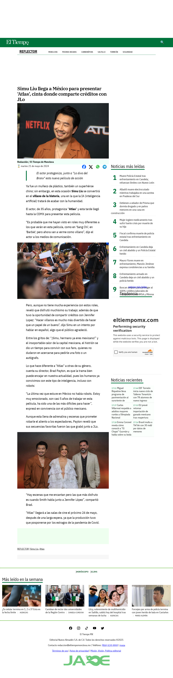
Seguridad (128, 52)
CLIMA (94, 571)
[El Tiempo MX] (17, 44)
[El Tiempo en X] (102, 628)
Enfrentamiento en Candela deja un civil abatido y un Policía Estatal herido (137, 250)
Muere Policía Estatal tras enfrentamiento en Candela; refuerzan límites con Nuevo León (137, 179)
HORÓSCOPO (82, 571)
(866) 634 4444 (110, 645)
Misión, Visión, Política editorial (106, 650)
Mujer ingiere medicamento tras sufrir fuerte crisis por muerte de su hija (136, 223)
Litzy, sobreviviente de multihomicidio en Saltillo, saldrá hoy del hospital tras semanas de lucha (107, 612)
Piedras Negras (69, 52)
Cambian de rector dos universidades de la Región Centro (64, 611)
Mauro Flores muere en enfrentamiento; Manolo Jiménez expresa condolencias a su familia (137, 264)
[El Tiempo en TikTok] (88, 628)
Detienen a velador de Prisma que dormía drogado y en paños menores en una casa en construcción (132, 208)
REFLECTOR (28, 51)
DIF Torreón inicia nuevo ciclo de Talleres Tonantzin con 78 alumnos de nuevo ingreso (143, 394)
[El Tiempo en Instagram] (80, 628)
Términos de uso (60, 650)
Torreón (114, 52)
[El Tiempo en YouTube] (96, 628)
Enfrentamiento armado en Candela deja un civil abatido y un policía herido (137, 277)
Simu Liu (34, 548)
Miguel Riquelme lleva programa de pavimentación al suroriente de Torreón (120, 394)
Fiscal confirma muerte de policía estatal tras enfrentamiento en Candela (137, 237)
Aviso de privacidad (79, 650)
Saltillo (101, 52)
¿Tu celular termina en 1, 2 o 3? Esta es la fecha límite (21, 611)
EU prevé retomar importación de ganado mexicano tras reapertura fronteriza (142, 412)
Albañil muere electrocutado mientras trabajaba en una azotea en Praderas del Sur (137, 193)
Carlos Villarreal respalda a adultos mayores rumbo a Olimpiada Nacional (121, 411)
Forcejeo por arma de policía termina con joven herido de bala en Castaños (150, 612)
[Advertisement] (86, 19)
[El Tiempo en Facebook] (72, 628)
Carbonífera (87, 52)
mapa (122, 645)
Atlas (41, 548)
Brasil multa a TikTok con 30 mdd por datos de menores (142, 427)
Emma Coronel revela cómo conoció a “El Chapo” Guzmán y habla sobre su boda (121, 428)
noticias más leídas (137, 286)
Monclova (52, 52)
